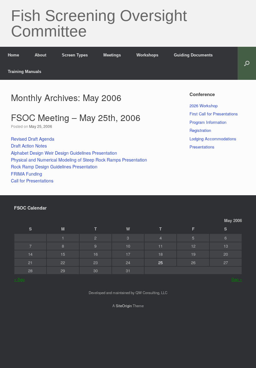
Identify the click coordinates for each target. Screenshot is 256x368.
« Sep (19, 279)
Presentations (202, 147)
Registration (200, 130)
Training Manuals (24, 71)
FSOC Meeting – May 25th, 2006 (75, 117)
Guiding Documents (193, 55)
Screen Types (75, 55)
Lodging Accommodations (213, 139)
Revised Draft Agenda (32, 139)
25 (160, 262)
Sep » (236, 279)
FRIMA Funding (26, 174)
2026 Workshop (204, 106)
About (40, 55)
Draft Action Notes (29, 146)
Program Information (208, 122)
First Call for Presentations (214, 114)
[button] (247, 63)
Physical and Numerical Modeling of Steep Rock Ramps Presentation (79, 160)
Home (13, 55)
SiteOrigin (124, 305)
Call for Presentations (32, 180)
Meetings (112, 55)
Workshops (147, 55)
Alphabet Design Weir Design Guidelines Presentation (64, 153)
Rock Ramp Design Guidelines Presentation (54, 166)
